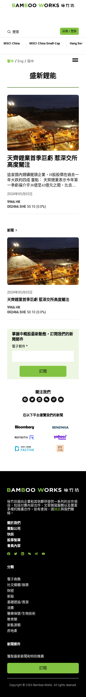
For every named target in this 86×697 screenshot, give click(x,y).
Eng (20, 61)
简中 (30, 61)
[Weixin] (46, 399)
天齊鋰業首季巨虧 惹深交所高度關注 (42, 161)
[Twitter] (32, 399)
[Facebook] (25, 399)
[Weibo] (54, 399)
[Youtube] (61, 399)
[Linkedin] (39, 399)
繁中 (10, 61)
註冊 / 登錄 (69, 31)
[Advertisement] (43, 18)
